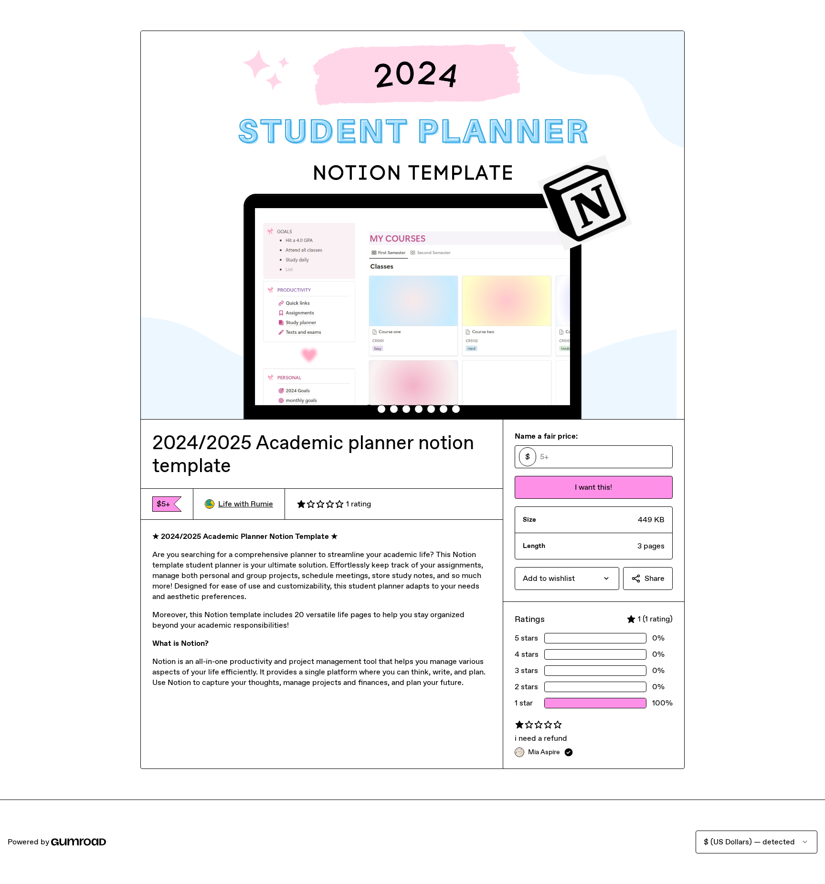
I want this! (593, 487)
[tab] (369, 409)
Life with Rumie (245, 503)
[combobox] (567, 578)
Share (655, 578)
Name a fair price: (546, 436)
